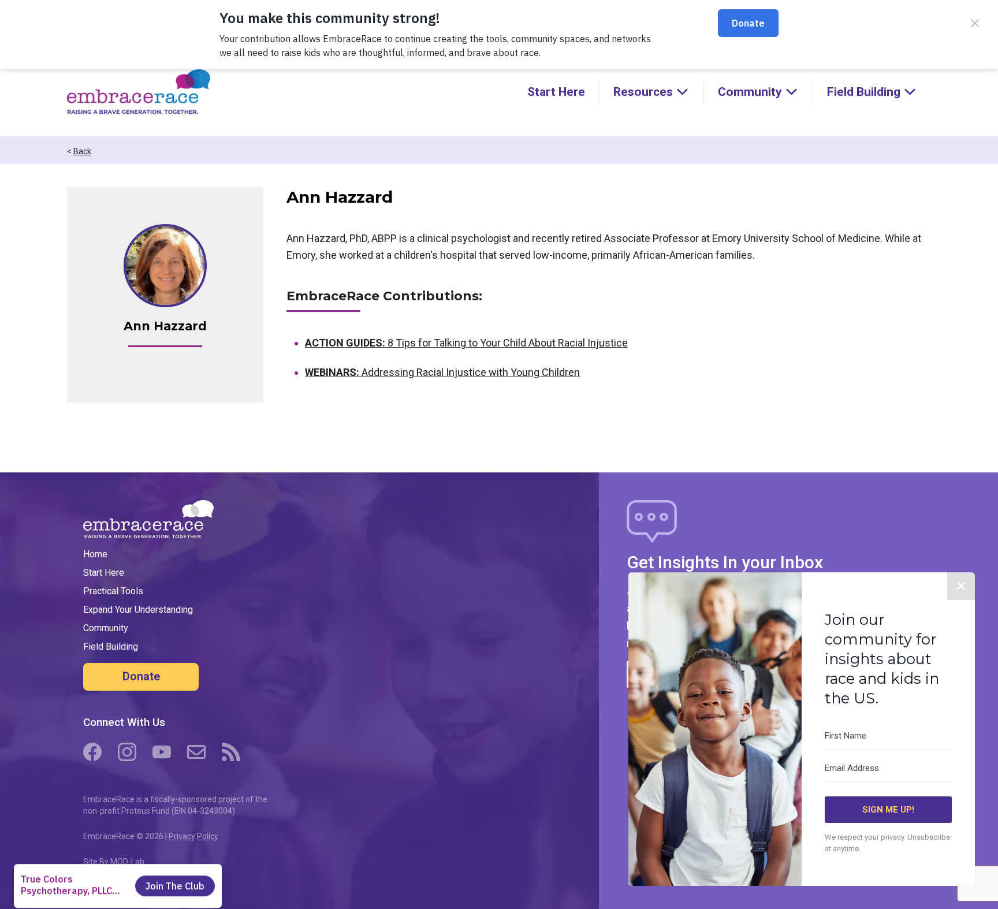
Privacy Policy (193, 836)
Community (105, 628)
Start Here (556, 92)
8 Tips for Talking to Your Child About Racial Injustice (466, 343)
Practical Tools (113, 591)
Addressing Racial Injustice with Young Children (442, 372)
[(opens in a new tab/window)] (92, 752)
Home (95, 554)
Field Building (110, 646)
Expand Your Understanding (138, 609)
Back (82, 151)
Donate (141, 676)
